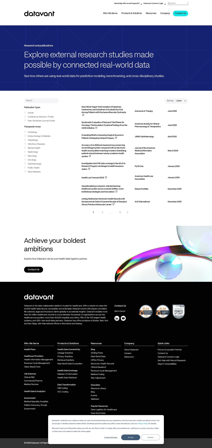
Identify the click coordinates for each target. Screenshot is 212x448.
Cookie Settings (110, 437)
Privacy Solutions (65, 357)
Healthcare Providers (33, 356)
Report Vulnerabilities (167, 364)
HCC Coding (62, 392)
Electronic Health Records (102, 364)
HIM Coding (62, 388)
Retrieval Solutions (65, 360)
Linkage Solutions (65, 353)
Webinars (95, 399)
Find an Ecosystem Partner (170, 350)
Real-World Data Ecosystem (69, 364)
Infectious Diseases (36, 144)
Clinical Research (98, 367)
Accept (131, 437)
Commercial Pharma (33, 381)
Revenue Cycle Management (37, 363)
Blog (93, 392)
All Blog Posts (97, 353)
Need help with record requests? (127, 3)
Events (94, 396)
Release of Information (67, 374)
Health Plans (29, 350)
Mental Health (33, 148)
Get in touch (119, 311)
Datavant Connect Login (153, 3)
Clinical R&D (29, 377)
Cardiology (32, 132)
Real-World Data (98, 357)
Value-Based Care (32, 367)
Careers (127, 353)
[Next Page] (127, 212)
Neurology (32, 156)
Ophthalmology (34, 164)
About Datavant (131, 350)
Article (30, 113)
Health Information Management (38, 360)
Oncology (31, 160)
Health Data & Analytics (34, 392)
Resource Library (98, 389)
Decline (151, 437)
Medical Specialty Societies (36, 402)
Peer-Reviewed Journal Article (41, 121)
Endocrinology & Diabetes (38, 136)
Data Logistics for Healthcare (104, 410)
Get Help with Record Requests (172, 361)
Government (29, 398)
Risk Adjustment (98, 378)
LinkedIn (116, 318)
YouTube (123, 318)
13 (120, 212)
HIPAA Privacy (97, 360)
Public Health (33, 168)
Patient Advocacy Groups (35, 405)
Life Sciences (30, 374)
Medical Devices (31, 385)
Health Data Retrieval (67, 378)
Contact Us (180, 13)
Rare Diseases (34, 172)
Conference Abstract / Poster (40, 117)
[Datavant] (39, 13)
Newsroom (129, 357)
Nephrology (32, 152)
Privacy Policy (143, 423)
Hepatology (32, 140)
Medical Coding (97, 374)
